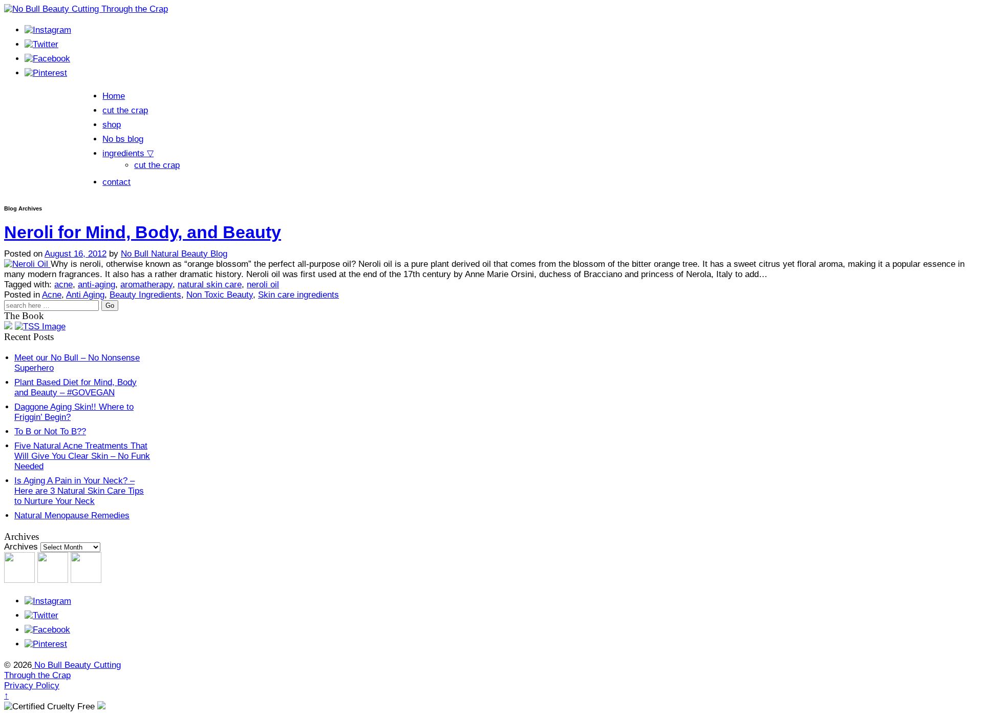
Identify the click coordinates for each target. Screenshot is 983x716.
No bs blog (122, 139)
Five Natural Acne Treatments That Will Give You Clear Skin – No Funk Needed (82, 456)
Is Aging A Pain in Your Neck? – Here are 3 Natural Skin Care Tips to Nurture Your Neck (79, 491)
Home (113, 96)
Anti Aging (85, 295)
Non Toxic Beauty (219, 295)
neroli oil (263, 284)
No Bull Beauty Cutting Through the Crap (62, 670)
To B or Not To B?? (50, 431)
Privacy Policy (31, 685)
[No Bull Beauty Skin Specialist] (40, 326)
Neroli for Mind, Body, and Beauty (142, 232)
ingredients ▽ (128, 153)
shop (111, 125)
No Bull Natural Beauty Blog (174, 254)
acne (63, 284)
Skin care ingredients (298, 295)
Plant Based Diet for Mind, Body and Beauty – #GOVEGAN (75, 387)
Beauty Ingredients (145, 295)
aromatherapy (146, 284)
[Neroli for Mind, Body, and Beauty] (27, 264)
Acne (51, 295)
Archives (21, 547)
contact (116, 182)
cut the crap (125, 110)
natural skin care (210, 284)
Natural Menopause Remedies (72, 515)
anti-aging (96, 284)
